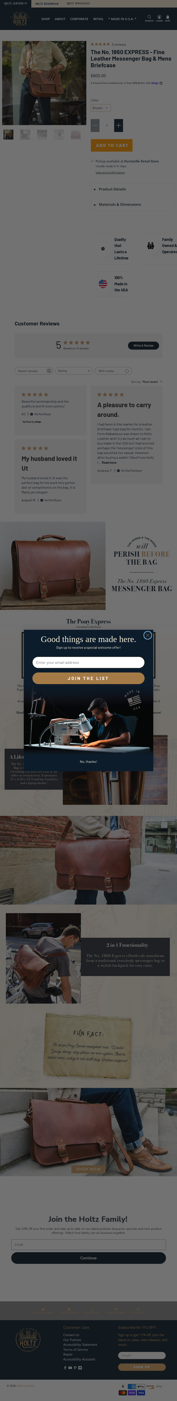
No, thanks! (88, 761)
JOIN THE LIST (88, 678)
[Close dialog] (148, 635)
